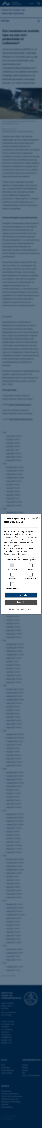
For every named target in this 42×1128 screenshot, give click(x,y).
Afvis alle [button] (21, 602)
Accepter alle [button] (21, 595)
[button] (21, 609)
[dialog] (21, 564)
